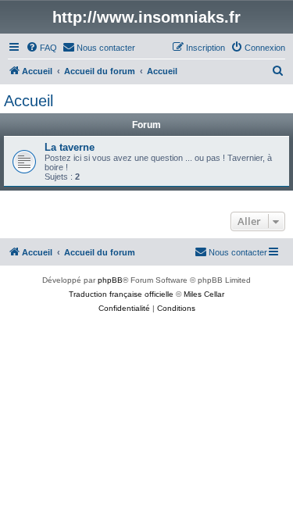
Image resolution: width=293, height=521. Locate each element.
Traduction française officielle (121, 294)
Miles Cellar (204, 294)
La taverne (70, 147)
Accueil (28, 100)
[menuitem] (41, 47)
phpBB (110, 280)
